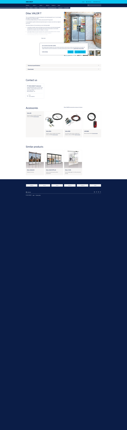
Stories (41, 5)
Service (34, 5)
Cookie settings (45, 51)
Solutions (27, 5)
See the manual (36, 116)
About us (47, 5)
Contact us (53, 5)
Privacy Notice (81, 48)
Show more (43, 38)
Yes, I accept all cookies (80, 51)
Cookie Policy (75, 48)
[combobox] (94, 5)
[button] (29, 5)
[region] (64, 49)
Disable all (70, 51)
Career (59, 5)
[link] (83, 1)
